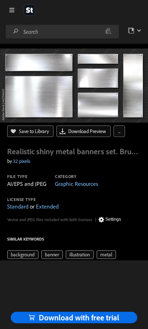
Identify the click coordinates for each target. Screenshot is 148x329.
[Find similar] (108, 31)
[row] (22, 254)
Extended (47, 206)
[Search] (16, 31)
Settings (113, 219)
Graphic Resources (76, 183)
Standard (17, 206)
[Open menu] (12, 10)
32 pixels (21, 161)
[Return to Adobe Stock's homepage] (29, 10)
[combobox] (62, 31)
